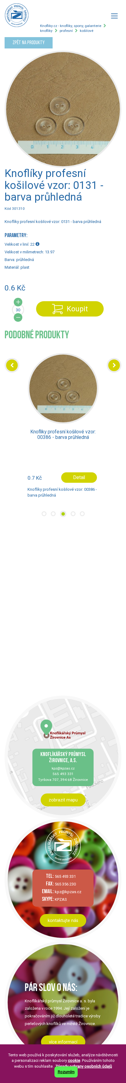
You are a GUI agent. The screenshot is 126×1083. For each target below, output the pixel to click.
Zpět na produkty (29, 42)
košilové (86, 31)
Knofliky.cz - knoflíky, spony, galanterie (70, 26)
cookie (74, 1060)
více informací (63, 1041)
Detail (79, 477)
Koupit (77, 309)
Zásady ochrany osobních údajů (83, 1066)
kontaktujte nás (63, 920)
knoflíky (46, 31)
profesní (66, 31)
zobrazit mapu (63, 799)
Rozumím (66, 1072)
